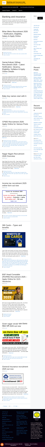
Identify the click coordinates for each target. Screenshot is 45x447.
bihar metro (5, 53)
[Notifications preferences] (2, 444)
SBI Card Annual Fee (20, 260)
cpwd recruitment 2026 (6, 145)
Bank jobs (36, 32)
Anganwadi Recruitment (7, 415)
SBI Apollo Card (14, 260)
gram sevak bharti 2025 (18, 358)
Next (16, 406)
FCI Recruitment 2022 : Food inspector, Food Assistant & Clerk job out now (38, 142)
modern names (14, 112)
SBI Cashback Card (16, 262)
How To (35, 46)
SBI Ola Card (6, 264)
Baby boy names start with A (14, 96)
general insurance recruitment (15, 398)
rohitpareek (36, 113)
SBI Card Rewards (5, 262)
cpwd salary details (14, 145)
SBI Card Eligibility (17, 261)
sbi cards (10, 262)
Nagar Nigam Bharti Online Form (9, 172)
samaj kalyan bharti (6, 86)
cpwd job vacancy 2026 (6, 144)
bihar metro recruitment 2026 (22, 53)
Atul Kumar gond (37, 147)
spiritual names (20, 112)
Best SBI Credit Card (7, 260)
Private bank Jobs (37, 53)
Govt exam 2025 (24, 215)
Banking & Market (37, 34)
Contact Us (14, 10)
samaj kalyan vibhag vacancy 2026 (17, 87)
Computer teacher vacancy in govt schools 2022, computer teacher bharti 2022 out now (38, 132)
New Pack (36, 51)
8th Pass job (36, 27)
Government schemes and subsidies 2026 (10, 7)
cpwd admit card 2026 (7, 141)
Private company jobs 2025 (7, 437)
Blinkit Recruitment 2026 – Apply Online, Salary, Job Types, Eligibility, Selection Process (38, 86)
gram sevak (12, 358)
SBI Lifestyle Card (21, 263)
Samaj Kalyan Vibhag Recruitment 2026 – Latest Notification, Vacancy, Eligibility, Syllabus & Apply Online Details (13, 67)
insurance (10, 399)
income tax (5, 216)
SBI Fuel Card (9, 263)
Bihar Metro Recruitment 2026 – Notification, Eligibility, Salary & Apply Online (15, 33)
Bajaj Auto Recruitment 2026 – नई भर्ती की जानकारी (38, 74)
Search (35, 16)
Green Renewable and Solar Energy (27, 7)
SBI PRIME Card (18, 264)
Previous (4, 406)
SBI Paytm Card (12, 264)
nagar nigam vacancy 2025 (18, 173)
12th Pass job (14, 140)
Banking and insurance (7, 52)
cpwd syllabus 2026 (21, 145)
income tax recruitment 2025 (13, 216)
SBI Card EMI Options (24, 261)
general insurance (6, 398)
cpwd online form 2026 (23, 144)
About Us (20, 10)
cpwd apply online (15, 141)
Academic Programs (6, 10)
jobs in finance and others (7, 215)
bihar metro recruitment (12, 53)
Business (13, 396)
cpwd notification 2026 (14, 144)
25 (14, 406)
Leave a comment (6, 88)
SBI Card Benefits (10, 261)
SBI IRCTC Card (15, 263)
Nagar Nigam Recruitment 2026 (7, 173)
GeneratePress (13, 445)
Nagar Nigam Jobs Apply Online (20, 172)
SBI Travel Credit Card (8, 266)
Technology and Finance (7, 439)
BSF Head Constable (7, 315)
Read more (20, 49)
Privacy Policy (28, 445)
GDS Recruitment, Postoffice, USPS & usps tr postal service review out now (38, 116)
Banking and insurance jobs (16, 2)
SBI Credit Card (22, 262)
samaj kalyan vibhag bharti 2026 (16, 86)
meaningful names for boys (7, 112)
